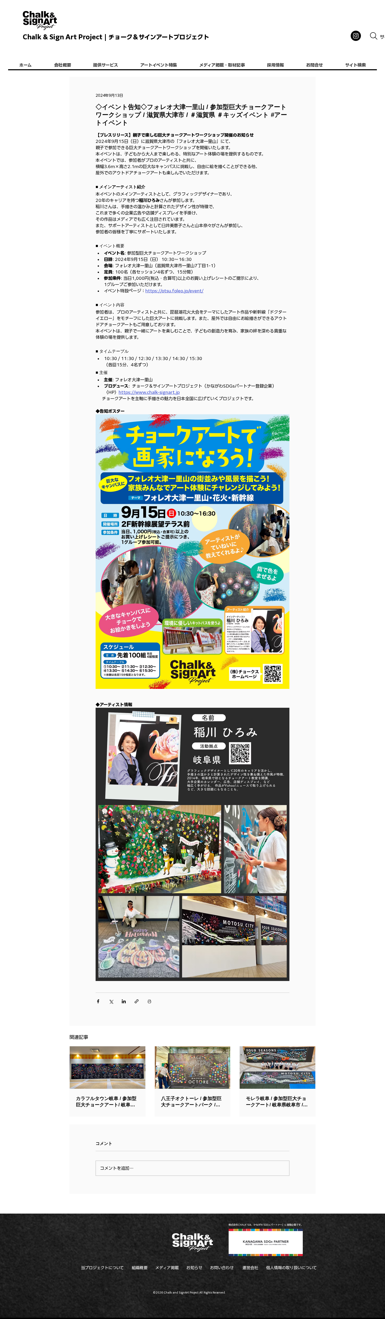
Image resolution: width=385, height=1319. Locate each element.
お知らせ (194, 1268)
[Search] (373, 35)
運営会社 (250, 1268)
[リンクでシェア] (136, 1001)
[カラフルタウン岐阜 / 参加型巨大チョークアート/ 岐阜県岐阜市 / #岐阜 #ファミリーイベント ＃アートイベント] (107, 1067)
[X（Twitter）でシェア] (110, 1001)
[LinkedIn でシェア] (123, 1001)
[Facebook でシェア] (98, 1001)
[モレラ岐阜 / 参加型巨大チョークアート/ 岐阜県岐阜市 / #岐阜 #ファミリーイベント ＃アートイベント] (277, 1067)
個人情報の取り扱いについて (291, 1268)
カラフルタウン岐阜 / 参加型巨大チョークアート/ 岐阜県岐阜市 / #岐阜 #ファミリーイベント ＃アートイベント (107, 1102)
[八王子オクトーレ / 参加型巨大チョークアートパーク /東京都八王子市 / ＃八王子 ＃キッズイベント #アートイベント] (192, 1067)
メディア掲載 (167, 1268)
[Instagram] (356, 36)
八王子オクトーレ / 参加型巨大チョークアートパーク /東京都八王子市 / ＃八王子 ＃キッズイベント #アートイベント (192, 1102)
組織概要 (139, 1268)
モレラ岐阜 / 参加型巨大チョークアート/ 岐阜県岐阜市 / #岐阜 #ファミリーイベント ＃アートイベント (277, 1102)
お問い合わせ (222, 1268)
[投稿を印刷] (149, 1001)
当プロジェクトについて (102, 1268)
